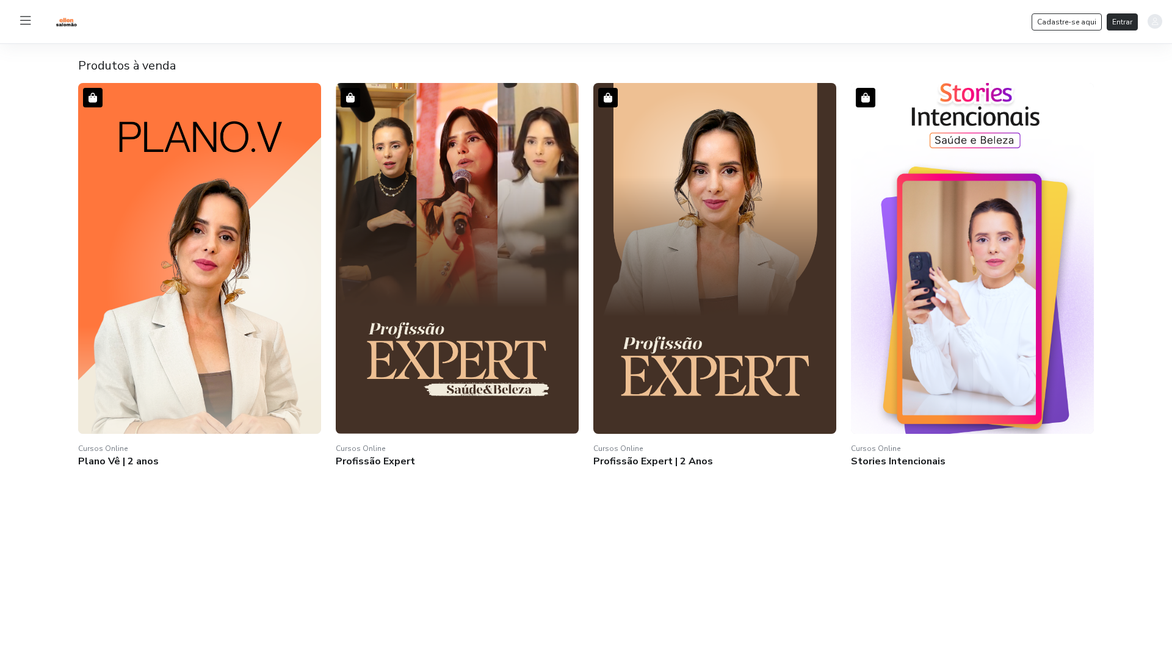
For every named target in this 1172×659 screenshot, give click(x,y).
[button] (199, 276)
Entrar (1122, 22)
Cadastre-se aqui (1066, 22)
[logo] (95, 20)
